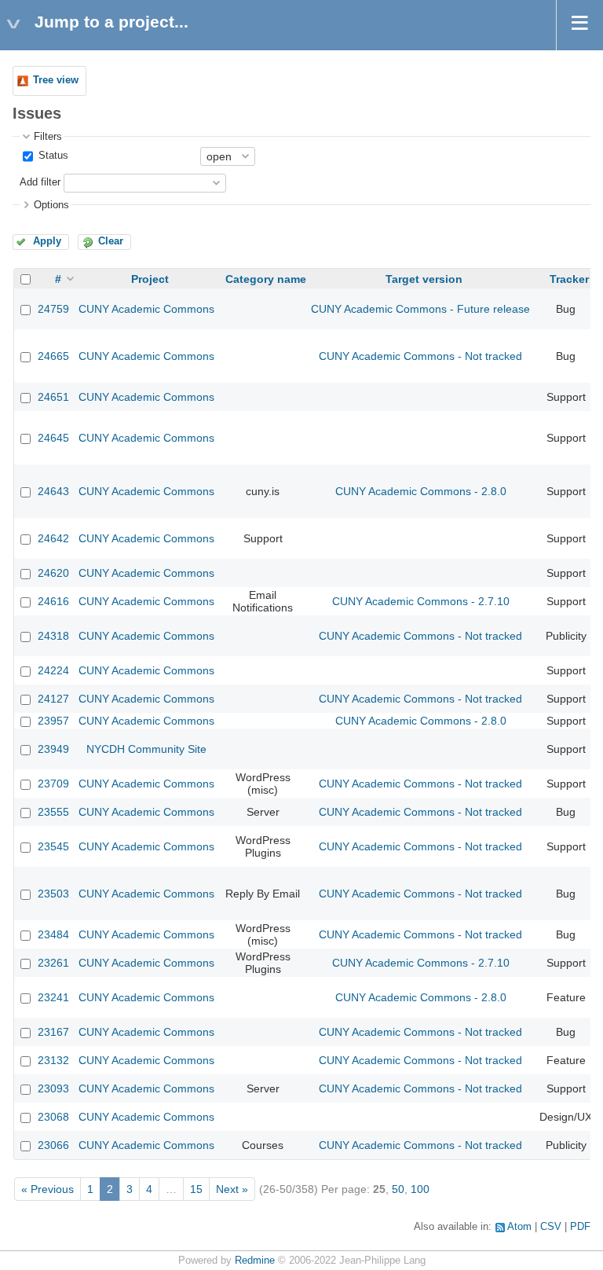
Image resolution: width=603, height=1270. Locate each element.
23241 (53, 997)
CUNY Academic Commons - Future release (420, 309)
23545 (53, 846)
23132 (53, 1060)
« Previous (47, 1189)
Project (150, 279)
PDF (580, 1226)
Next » (232, 1189)
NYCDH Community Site (146, 749)
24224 (53, 670)
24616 (53, 601)
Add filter (40, 182)
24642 (53, 538)
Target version (424, 279)
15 (196, 1189)
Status (51, 155)
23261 (53, 962)
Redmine (255, 1260)
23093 (53, 1088)
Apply (47, 241)
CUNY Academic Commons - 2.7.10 (421, 601)
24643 (53, 491)
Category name (265, 279)
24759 (53, 309)
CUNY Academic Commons (146, 309)
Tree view (56, 80)
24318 (53, 635)
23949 (53, 749)
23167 (53, 1032)
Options (51, 205)
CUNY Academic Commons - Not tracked (420, 356)
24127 (53, 698)
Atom (519, 1226)
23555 (53, 812)
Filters (48, 136)
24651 (53, 397)
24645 (53, 437)
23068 (53, 1116)
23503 (53, 893)
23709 (53, 783)
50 (398, 1189)
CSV (550, 1226)
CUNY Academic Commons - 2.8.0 (420, 491)
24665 (53, 356)
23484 (53, 934)
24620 (53, 573)
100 (420, 1189)
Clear (110, 241)
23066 (53, 1145)
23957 (53, 720)
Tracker (569, 279)
